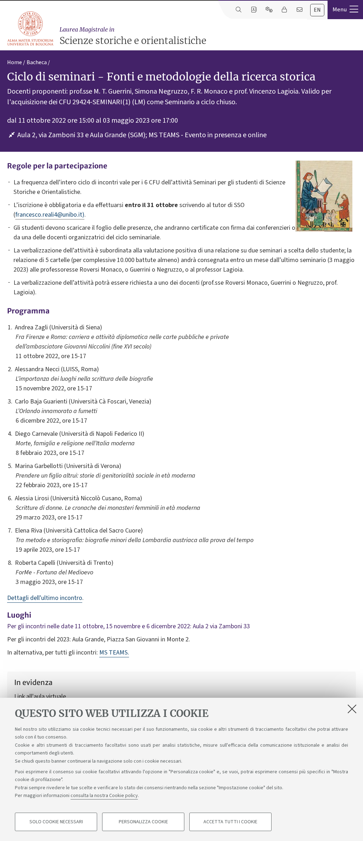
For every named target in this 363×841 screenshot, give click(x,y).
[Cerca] (238, 9)
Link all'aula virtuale (40, 696)
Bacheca (37, 62)
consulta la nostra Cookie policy (104, 795)
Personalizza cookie (143, 821)
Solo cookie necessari (56, 821)
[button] (345, 9)
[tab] (317, 10)
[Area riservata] (284, 9)
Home (14, 62)
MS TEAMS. (114, 652)
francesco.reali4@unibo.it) (49, 214)
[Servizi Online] (269, 9)
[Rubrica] (253, 9)
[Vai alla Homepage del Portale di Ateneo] (31, 29)
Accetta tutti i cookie (230, 821)
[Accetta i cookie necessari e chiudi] (352, 708)
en (317, 10)
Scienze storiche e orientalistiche (133, 36)
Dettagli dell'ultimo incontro (44, 598)
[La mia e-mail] (299, 9)
